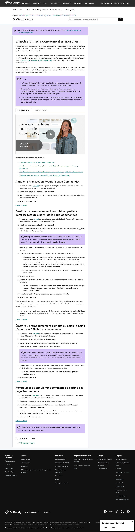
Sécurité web (119, 483)
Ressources (24, 466)
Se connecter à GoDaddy (105, 459)
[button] (132, 521)
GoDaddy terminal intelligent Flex (64, 15)
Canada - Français (31, 512)
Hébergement (120, 479)
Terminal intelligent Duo (43, 15)
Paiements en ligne (121, 496)
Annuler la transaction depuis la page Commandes (36, 162)
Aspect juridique (9, 471)
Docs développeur (60, 459)
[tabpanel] (50, 268)
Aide (28, 10)
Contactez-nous (56, 10)
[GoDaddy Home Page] (13, 512)
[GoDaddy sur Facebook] (105, 512)
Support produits (25, 459)
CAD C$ (45, 512)
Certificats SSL (89, 3)
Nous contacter (9, 468)
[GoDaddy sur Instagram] (111, 512)
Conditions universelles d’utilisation (74, 528)
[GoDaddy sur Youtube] (128, 512)
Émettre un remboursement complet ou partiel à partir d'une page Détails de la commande (51, 172)
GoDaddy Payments (27, 15)
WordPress (119, 475)
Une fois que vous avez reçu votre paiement (37, 60)
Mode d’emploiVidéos (40, 10)
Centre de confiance (10, 475)
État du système (69, 10)
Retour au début (21, 205)
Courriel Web (59, 475)
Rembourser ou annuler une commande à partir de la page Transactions (44, 175)
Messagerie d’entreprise (123, 472)
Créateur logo (120, 486)
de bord (36, 185)
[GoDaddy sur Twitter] (122, 512)
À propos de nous (10, 461)
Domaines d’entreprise (61, 466)
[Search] (120, 19)
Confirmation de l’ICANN (62, 462)
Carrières (7, 464)
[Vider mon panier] (127, 3)
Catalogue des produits (61, 483)
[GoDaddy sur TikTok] (116, 512)
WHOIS (57, 479)
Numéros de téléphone (122, 499)
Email (45, 3)
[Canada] (12, 2)
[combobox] (93, 19)
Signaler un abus (25, 462)
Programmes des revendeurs (82, 465)
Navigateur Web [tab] (23, 110)
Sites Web (118, 468)
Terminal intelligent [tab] (41, 110)
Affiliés (75, 468)
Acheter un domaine (121, 459)
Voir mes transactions (27, 443)
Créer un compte (102, 468)
